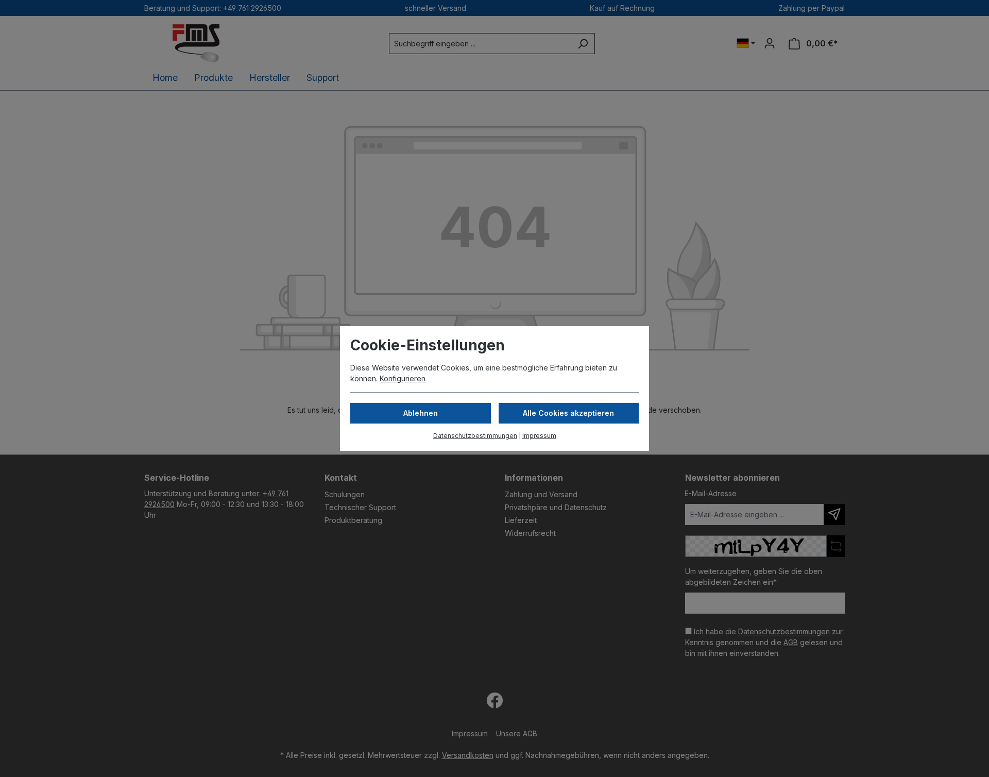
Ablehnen (420, 413)
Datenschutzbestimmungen (475, 436)
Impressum (539, 436)
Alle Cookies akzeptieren (568, 413)
